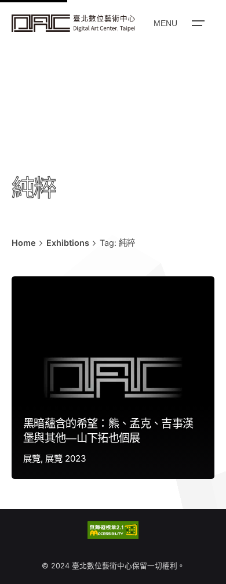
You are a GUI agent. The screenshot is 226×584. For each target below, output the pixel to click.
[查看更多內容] (73, 23)
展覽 (32, 458)
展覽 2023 (65, 458)
